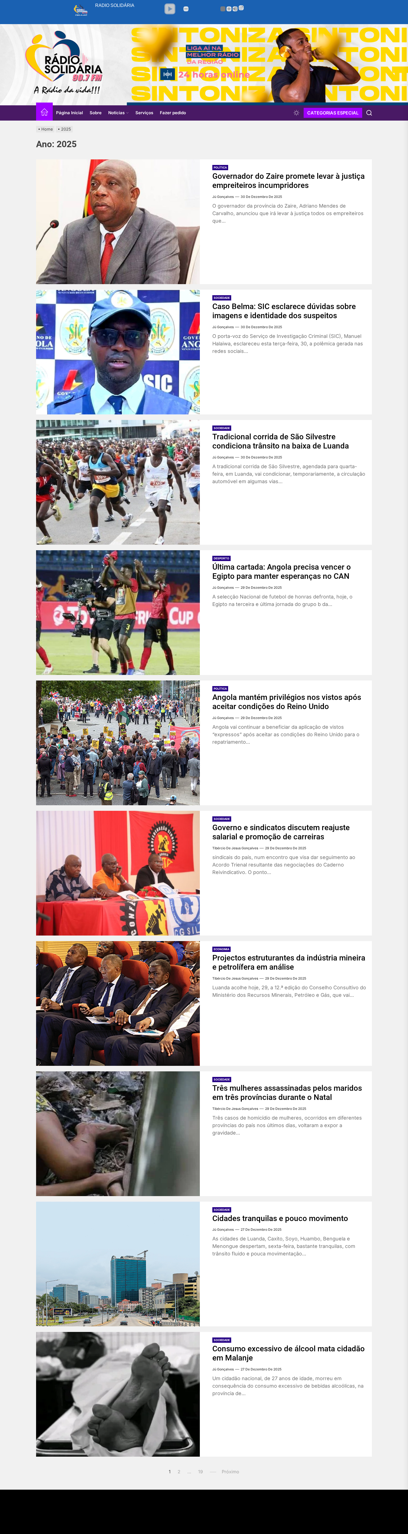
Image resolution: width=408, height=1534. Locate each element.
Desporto (221, 558)
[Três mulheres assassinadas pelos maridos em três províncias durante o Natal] (118, 1133)
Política (220, 167)
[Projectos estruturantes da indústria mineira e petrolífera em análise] (118, 1003)
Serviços (144, 112)
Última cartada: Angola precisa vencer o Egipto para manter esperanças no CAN (281, 571)
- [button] (185, 8)
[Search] (369, 113)
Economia (221, 949)
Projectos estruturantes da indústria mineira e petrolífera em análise (288, 962)
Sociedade (222, 297)
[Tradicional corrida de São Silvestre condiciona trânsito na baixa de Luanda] (118, 482)
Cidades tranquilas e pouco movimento (280, 1218)
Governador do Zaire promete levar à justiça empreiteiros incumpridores (288, 181)
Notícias (116, 112)
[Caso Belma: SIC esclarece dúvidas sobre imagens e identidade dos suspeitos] (118, 352)
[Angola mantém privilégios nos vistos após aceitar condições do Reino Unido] (118, 743)
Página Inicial (69, 112)
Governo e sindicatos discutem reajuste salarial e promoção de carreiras (281, 832)
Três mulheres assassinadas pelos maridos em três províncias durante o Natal (287, 1093)
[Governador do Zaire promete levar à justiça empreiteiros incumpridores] (118, 221)
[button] (169, 8)
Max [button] (235, 8)
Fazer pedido (173, 112)
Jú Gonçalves (223, 197)
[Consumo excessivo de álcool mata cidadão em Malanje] (118, 1394)
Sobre (96, 112)
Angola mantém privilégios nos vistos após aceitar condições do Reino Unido (286, 702)
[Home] (44, 113)
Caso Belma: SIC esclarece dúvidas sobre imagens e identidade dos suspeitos (284, 311)
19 (200, 1471)
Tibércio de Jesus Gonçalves (235, 848)
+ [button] (228, 8)
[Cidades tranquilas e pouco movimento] (118, 1264)
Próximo (230, 1471)
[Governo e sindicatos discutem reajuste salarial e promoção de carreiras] (118, 873)
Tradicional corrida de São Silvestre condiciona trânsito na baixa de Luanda (280, 441)
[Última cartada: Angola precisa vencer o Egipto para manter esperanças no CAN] (118, 612)
